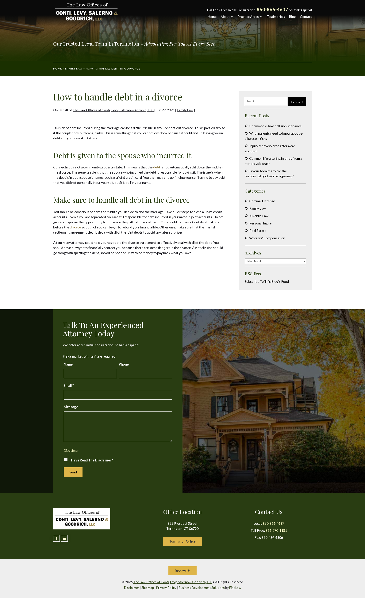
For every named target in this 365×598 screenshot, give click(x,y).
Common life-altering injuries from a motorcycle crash (273, 161)
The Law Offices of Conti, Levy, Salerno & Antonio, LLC (113, 110)
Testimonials (276, 16)
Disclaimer (71, 451)
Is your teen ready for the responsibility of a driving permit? (269, 173)
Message (71, 407)
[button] (361, 570)
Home (212, 16)
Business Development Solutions (202, 588)
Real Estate (257, 230)
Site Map (147, 588)
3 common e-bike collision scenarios (275, 126)
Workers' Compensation (267, 238)
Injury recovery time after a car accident (270, 148)
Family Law (185, 110)
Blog (292, 16)
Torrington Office (182, 541)
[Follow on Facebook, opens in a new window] (56, 538)
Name (68, 364)
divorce (75, 227)
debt (156, 167)
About (225, 16)
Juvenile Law (258, 216)
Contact (306, 16)
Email (69, 385)
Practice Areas (248, 16)
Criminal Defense (262, 201)
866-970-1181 (276, 530)
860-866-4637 (272, 9)
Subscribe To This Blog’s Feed (267, 281)
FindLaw (235, 588)
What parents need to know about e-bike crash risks (274, 136)
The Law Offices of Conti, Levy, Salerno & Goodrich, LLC (172, 582)
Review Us (182, 571)
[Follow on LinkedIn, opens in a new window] (64, 538)
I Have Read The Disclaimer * (91, 460)
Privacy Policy (166, 588)
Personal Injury (260, 223)
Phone (124, 364)
